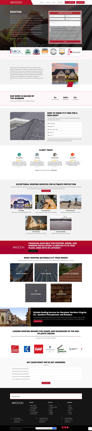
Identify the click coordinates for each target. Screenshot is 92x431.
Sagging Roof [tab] (51, 126)
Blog (69, 410)
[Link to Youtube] (67, 427)
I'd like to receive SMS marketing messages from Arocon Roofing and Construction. (64, 30)
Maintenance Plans (53, 407)
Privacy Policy (18, 429)
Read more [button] (19, 166)
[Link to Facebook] (63, 427)
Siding (51, 410)
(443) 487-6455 (42, 421)
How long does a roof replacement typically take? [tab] (21, 376)
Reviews (70, 407)
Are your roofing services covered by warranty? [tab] (21, 379)
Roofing (51, 405)
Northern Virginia (77, 336)
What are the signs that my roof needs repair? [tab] (20, 368)
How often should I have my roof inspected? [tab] (20, 371)
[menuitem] (42, 2)
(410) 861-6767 (17, 421)
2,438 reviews (54, 170)
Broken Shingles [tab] (52, 123)
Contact (70, 413)
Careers (70, 412)
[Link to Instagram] (65, 427)
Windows (51, 412)
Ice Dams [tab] (51, 135)
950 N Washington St (68, 418)
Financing (70, 408)
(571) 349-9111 (68, 421)
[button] (81, 162)
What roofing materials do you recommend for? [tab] (20, 373)
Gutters (51, 408)
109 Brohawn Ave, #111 (43, 418)
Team (70, 405)
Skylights (51, 413)
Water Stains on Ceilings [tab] (53, 129)
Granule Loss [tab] (51, 132)
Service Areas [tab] (16, 396)
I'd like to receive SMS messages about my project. (59, 28)
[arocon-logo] (16, 2)
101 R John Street (17, 418)
